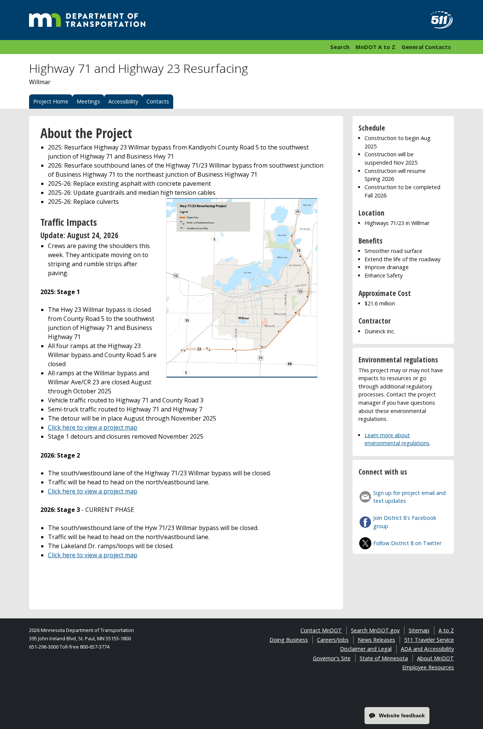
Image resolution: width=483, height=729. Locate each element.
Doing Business (288, 639)
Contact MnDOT (321, 630)
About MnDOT (435, 658)
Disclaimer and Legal (366, 648)
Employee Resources (428, 667)
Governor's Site (332, 658)
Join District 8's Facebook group (404, 522)
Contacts (157, 101)
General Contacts (426, 47)
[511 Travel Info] (437, 20)
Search (339, 47)
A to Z (446, 630)
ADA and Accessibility (427, 648)
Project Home (50, 101)
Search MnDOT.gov (375, 630)
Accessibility (123, 101)
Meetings (88, 101)
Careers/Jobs (333, 639)
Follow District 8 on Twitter (407, 543)
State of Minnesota (384, 658)
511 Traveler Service (429, 639)
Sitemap (419, 630)
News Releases (376, 639)
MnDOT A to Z (375, 47)
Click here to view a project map (92, 427)
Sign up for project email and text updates (409, 497)
